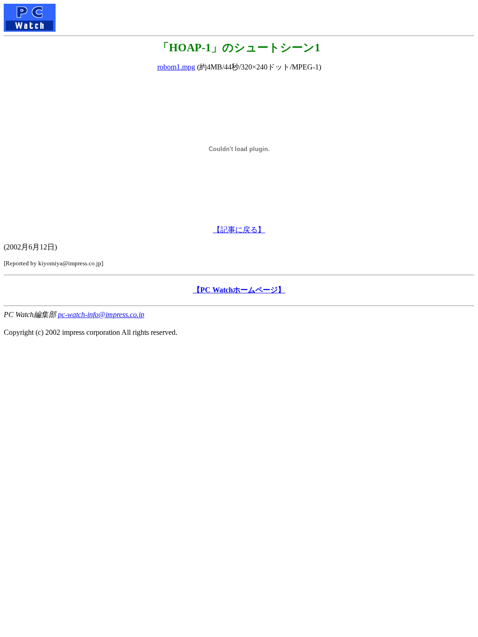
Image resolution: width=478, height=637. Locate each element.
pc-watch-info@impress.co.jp (101, 314)
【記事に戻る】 (239, 230)
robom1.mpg (176, 67)
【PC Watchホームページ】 (239, 290)
